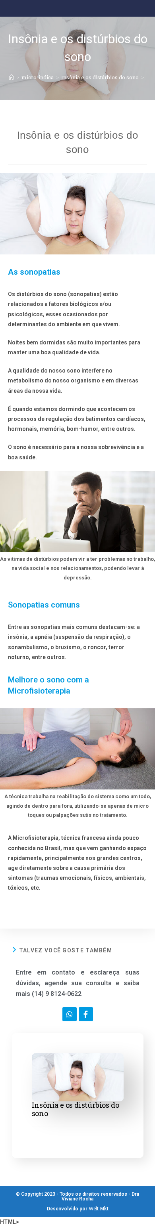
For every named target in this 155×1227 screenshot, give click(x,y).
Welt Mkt (98, 1208)
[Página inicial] (11, 77)
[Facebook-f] (86, 1014)
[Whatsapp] (69, 1014)
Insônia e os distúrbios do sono (75, 1109)
